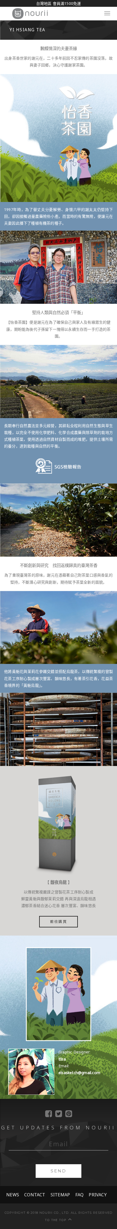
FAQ (79, 1195)
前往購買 (58, 922)
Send (58, 1170)
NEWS (12, 1195)
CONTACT (34, 1195)
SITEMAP (60, 1195)
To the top (55, 1220)
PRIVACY (97, 1195)
